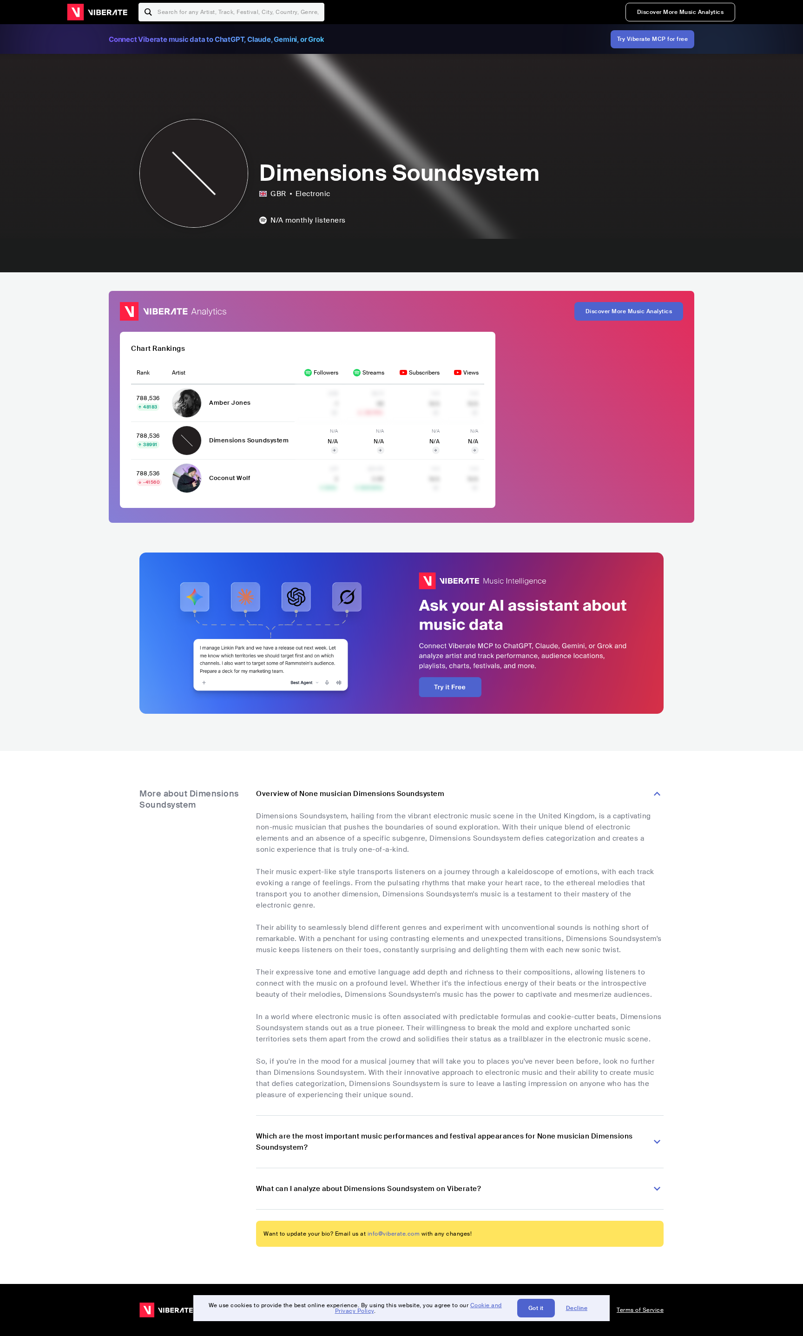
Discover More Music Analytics (680, 12)
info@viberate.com (394, 1233)
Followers (326, 372)
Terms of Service (640, 1310)
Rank (143, 372)
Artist (178, 372)
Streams (373, 372)
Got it (536, 1308)
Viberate (97, 12)
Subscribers (424, 372)
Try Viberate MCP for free (652, 39)
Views (471, 372)
